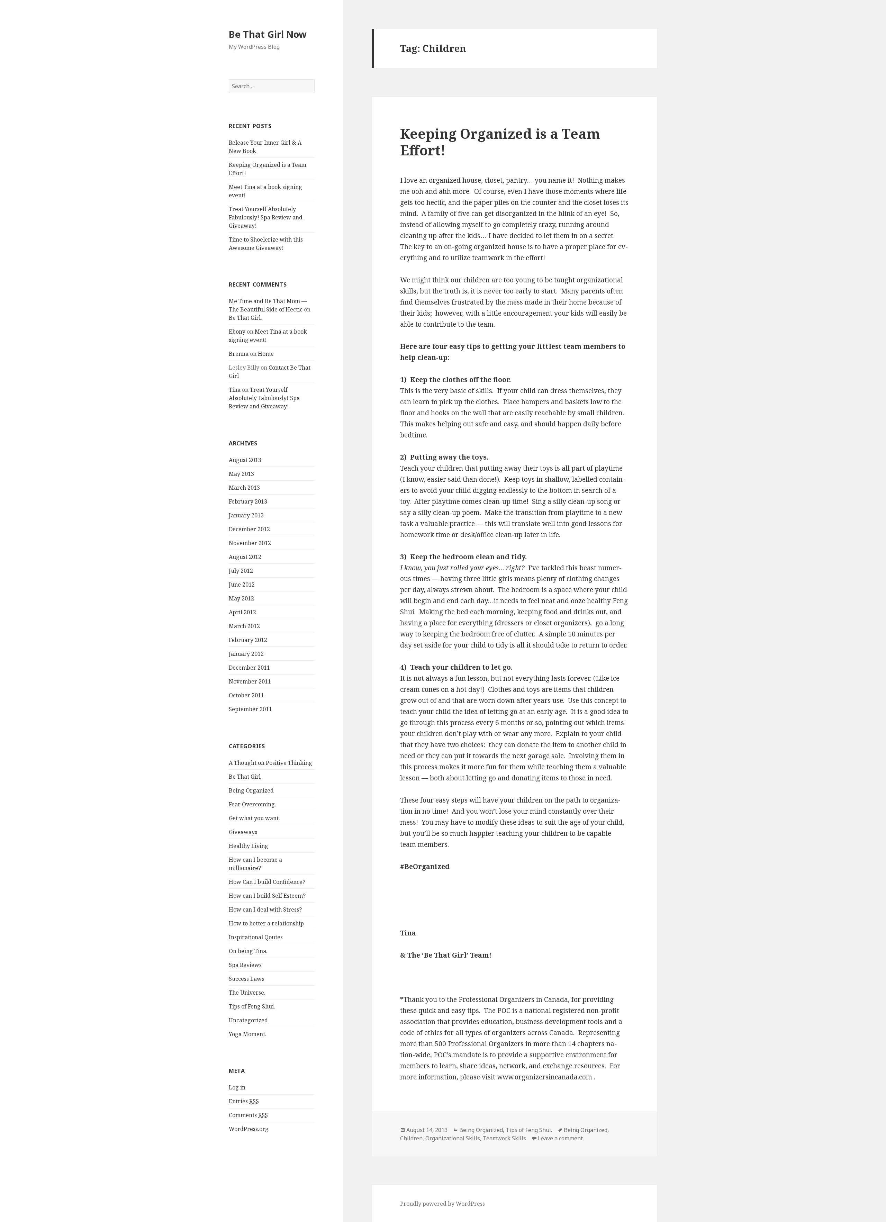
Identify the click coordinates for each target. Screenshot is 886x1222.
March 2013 (244, 487)
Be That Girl (245, 776)
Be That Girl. (245, 318)
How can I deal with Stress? (265, 909)
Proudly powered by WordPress (442, 1203)
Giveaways (243, 832)
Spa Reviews (245, 965)
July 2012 (241, 570)
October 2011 (246, 695)
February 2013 (248, 501)
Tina (235, 389)
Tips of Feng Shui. (252, 1006)
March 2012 (244, 626)
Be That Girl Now (268, 34)
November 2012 (250, 543)
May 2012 (241, 598)
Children (411, 1138)
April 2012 (242, 612)
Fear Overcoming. (252, 804)
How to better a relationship (266, 923)
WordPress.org (249, 1129)
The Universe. (247, 992)
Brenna (238, 353)
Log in (237, 1087)
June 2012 (242, 584)
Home (266, 353)
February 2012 (248, 640)
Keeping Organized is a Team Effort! (500, 141)
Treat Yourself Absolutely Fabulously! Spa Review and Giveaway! (265, 217)
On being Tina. (248, 951)
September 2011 (250, 709)
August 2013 (245, 460)
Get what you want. (254, 818)
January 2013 (246, 515)
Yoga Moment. (247, 1034)
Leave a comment (560, 1138)
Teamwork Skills (504, 1138)
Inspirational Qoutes (256, 937)
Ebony (237, 331)
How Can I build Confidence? (267, 882)
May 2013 (241, 474)
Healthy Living (248, 846)
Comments (248, 1115)
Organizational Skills (452, 1138)
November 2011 (250, 681)
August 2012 (245, 557)
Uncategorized (248, 1020)
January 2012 (246, 654)
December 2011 (249, 667)
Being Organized (251, 790)
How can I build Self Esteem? (267, 895)
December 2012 (249, 529)
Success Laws (246, 979)
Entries (244, 1101)
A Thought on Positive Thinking (270, 763)
